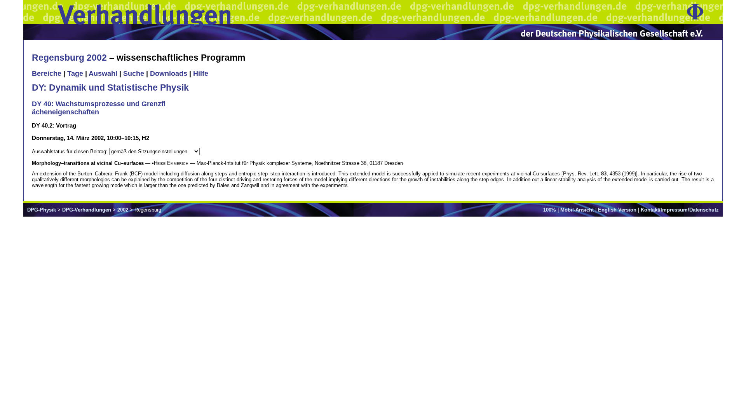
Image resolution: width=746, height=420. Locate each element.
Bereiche (46, 73)
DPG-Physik (41, 210)
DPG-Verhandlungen (86, 210)
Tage (75, 73)
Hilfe (200, 73)
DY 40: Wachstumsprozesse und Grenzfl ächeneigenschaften (99, 108)
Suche (133, 73)
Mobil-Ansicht (577, 210)
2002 (122, 210)
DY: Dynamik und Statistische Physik (110, 87)
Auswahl (103, 73)
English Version (617, 210)
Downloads (168, 73)
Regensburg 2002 (69, 57)
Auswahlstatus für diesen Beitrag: (70, 151)
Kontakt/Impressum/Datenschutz (680, 210)
